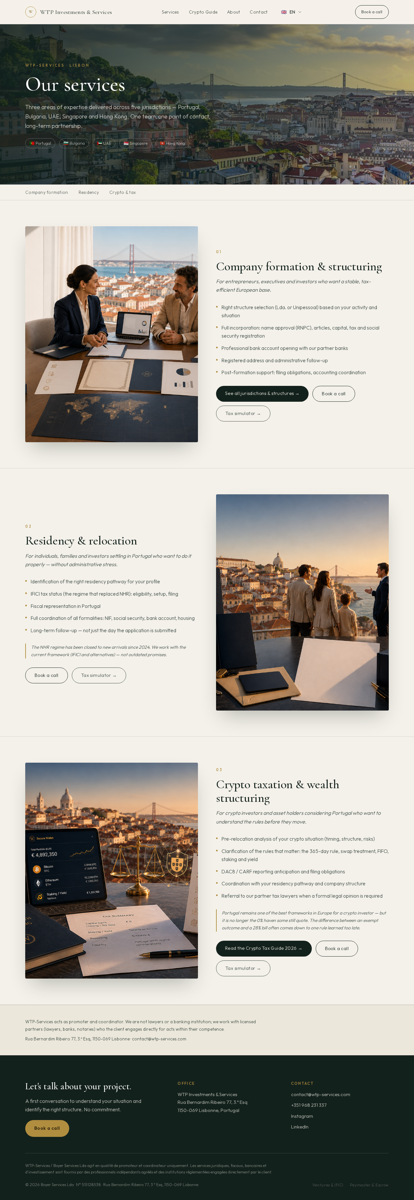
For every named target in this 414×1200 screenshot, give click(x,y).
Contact (258, 12)
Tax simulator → (243, 413)
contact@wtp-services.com (320, 1094)
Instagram (302, 1116)
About (233, 12)
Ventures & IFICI (327, 1185)
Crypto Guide (203, 12)
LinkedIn (300, 1127)
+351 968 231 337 (309, 1105)
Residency (89, 192)
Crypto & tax (122, 192)
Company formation (46, 192)
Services (170, 12)
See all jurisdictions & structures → (262, 393)
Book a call (372, 11)
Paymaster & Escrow (369, 1185)
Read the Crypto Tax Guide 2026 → (264, 948)
